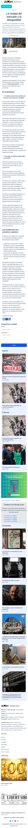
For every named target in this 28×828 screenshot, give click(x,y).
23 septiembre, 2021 (14, 35)
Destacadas (6, 526)
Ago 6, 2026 (5, 554)
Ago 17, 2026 (5, 380)
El (3, 412)
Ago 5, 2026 (5, 582)
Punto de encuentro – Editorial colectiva (10, 500)
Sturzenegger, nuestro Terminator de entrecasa (12, 608)
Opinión (5, 351)
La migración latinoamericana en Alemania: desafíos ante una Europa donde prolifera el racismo (14, 638)
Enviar (14, 345)
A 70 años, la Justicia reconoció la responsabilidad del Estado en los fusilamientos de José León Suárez (11, 696)
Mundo (6, 412)
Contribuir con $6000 (11, 519)
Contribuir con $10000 (11, 521)
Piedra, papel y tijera (6, 783)
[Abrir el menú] (2, 2)
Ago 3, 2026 (5, 611)
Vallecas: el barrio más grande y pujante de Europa (14, 377)
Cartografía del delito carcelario (10, 580)
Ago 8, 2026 (5, 469)
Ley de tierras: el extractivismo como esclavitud (12, 552)
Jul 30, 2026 (5, 699)
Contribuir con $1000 (11, 515)
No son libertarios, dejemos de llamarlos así (13, 812)
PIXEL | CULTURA (6, 6)
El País (14, 10)
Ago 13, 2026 (5, 408)
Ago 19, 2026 (4, 814)
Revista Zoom (14, 706)
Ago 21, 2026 (4, 785)
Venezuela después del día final (11, 467)
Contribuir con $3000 (11, 517)
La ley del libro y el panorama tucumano (13, 667)
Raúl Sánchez (13, 51)
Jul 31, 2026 (5, 668)
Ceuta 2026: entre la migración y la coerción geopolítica (11, 406)
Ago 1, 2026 (5, 641)
